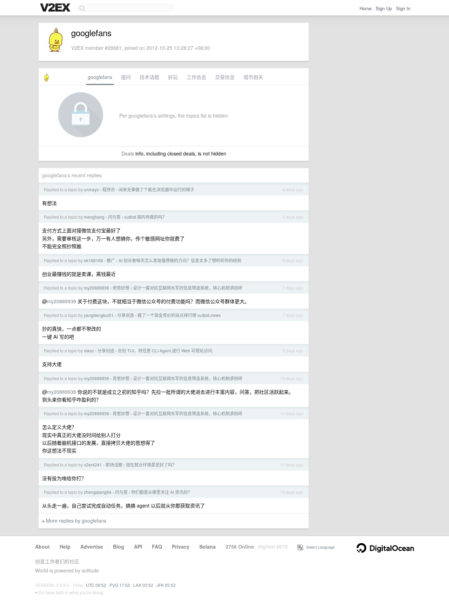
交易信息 (225, 76)
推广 (111, 260)
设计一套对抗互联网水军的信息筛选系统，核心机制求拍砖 (187, 288)
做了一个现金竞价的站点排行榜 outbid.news (179, 315)
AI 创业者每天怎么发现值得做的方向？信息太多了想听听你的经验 (180, 260)
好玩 (173, 76)
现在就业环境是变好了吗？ (151, 465)
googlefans (100, 76)
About (42, 546)
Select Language (319, 547)
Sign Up (384, 8)
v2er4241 (93, 465)
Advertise (91, 546)
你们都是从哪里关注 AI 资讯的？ (161, 492)
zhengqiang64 (98, 492)
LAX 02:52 (143, 585)
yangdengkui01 (99, 315)
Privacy (180, 546)
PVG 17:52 (119, 585)
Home (365, 8)
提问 (126, 76)
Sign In (403, 8)
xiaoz (89, 350)
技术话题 (149, 76)
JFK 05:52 (166, 585)
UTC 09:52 (96, 585)
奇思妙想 (121, 288)
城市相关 (253, 76)
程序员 (108, 189)
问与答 (114, 217)
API (138, 546)
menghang (94, 217)
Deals (127, 153)
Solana (207, 546)
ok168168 (93, 260)
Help (65, 546)
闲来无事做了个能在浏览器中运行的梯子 (156, 189)
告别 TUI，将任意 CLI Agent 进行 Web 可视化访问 (165, 350)
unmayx (91, 189)
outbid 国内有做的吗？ (145, 217)
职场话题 (114, 465)
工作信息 (196, 76)
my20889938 (96, 288)
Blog (118, 546)
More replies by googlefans (76, 520)
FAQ (157, 546)
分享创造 (125, 315)
